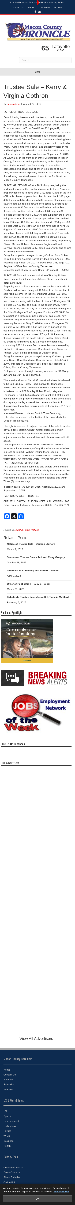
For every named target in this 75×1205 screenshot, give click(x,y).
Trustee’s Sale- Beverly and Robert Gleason (33, 570)
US (5, 1111)
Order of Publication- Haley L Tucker (28, 583)
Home (6, 1069)
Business (8, 1140)
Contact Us (18, 7)
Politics (7, 1130)
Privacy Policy (61, 1191)
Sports (7, 1116)
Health (7, 1145)
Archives (58, 7)
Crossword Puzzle (13, 1167)
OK (37, 1198)
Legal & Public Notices (26, 529)
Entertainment (11, 1121)
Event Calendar (12, 1172)
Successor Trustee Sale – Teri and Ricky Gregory (36, 557)
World (6, 1136)
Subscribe (45, 7)
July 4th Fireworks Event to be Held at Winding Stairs (37, 2)
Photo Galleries (11, 1177)
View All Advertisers (36, 1038)
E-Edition (32, 7)
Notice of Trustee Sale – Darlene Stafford (31, 543)
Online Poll (9, 1182)
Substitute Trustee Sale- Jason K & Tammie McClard (38, 597)
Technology (9, 1126)
